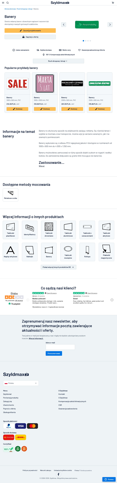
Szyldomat (7, 394)
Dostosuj (19, 109)
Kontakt (61, 394)
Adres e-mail (50, 343)
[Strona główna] (58, 374)
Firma (77, 470)
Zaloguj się (7, 401)
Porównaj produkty (10, 398)
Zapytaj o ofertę (32, 37)
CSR (60, 405)
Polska (11, 383)
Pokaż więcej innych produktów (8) (57, 267)
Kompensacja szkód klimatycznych (72, 401)
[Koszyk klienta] (113, 2)
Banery (9, 97)
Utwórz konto (8, 405)
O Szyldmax (63, 398)
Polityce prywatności (30, 470)
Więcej (41, 166)
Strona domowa (10, 9)
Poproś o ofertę (9, 409)
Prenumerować (54, 353)
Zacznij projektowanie (32, 30)
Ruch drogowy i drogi (24, 9)
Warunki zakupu (45, 470)
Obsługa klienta (9, 412)
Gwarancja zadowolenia (67, 409)
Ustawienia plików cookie (63, 470)
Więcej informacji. (36, 338)
